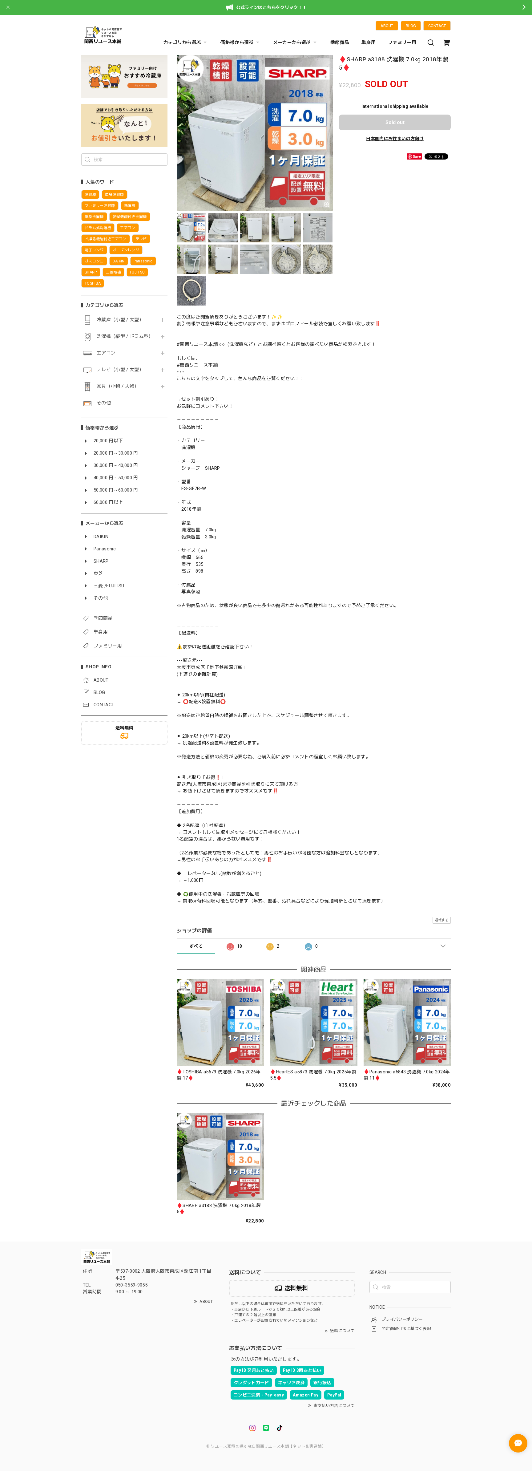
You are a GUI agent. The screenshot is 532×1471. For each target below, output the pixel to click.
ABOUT (387, 25)
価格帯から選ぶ (236, 42)
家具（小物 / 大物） (118, 386)
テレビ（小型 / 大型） (120, 369)
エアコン (106, 353)
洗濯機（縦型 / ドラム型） (125, 336)
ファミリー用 (402, 42)
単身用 (368, 42)
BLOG (411, 25)
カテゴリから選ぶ (182, 42)
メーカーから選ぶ (292, 42)
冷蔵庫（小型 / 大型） (120, 319)
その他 (104, 403)
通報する (442, 920)
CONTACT (437, 25)
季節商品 (339, 42)
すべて (196, 946)
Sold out (395, 122)
